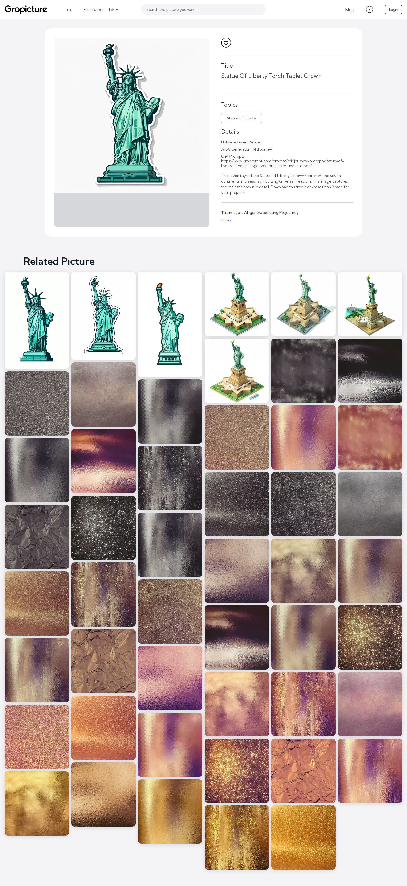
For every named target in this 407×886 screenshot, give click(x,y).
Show (226, 220)
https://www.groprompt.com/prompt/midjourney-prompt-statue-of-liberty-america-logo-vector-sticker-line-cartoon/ (282, 163)
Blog (349, 9)
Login (393, 9)
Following (93, 9)
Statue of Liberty (241, 118)
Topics (71, 9)
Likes (114, 9)
